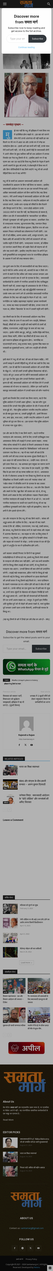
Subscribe (37, 38)
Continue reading (26, 47)
